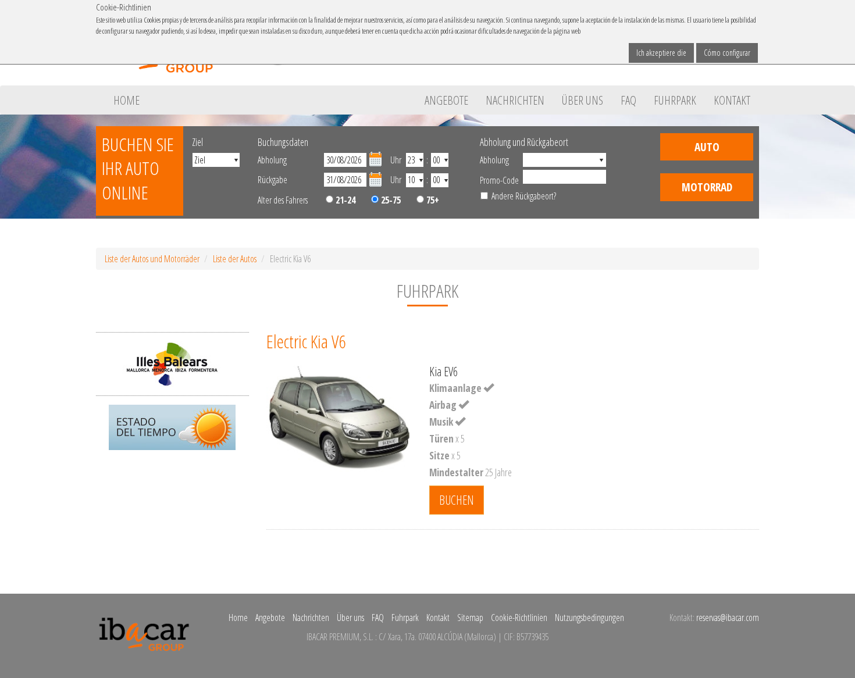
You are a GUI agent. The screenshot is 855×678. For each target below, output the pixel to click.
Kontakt (732, 100)
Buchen (456, 499)
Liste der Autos (234, 258)
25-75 (390, 200)
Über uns (582, 100)
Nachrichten (515, 100)
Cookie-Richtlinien (519, 617)
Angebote (446, 100)
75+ (431, 200)
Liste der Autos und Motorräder (152, 258)
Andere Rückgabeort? (523, 196)
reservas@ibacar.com (727, 617)
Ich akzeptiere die (661, 52)
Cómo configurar (727, 52)
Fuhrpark (675, 100)
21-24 (344, 200)
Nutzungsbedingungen (589, 617)
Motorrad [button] (707, 187)
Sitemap (470, 617)
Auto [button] (706, 147)
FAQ (628, 100)
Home (126, 100)
